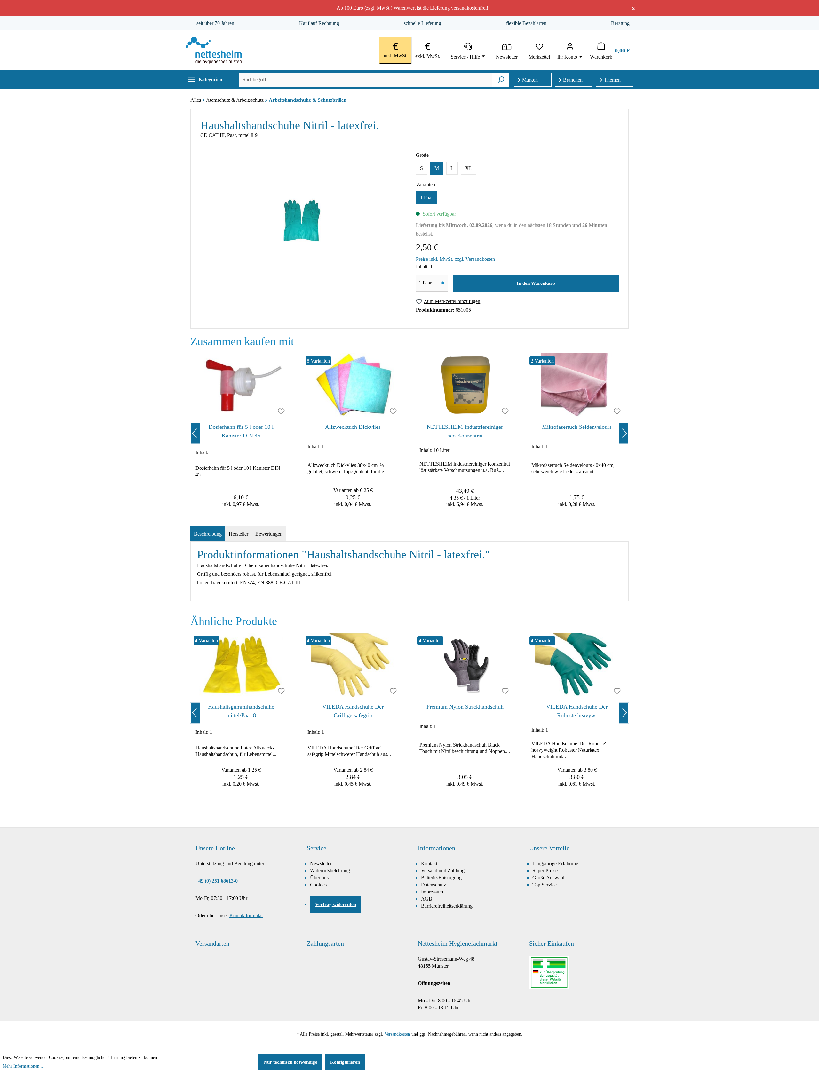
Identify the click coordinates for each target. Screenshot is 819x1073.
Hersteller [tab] (238, 534)
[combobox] (365, 80)
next (624, 433)
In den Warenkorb (536, 283)
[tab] (207, 534)
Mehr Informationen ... (23, 1066)
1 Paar (426, 197)
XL (468, 168)
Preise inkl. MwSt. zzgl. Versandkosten (455, 259)
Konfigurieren (345, 1062)
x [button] (633, 7)
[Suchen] (501, 80)
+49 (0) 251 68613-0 (216, 881)
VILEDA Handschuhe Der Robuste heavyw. (577, 710)
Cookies (318, 884)
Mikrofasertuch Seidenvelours (577, 427)
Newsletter (321, 863)
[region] (409, 433)
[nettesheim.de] (214, 50)
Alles (195, 100)
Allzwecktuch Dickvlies (353, 427)
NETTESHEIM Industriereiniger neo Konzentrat (465, 431)
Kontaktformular (246, 915)
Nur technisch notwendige (290, 1062)
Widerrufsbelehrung (330, 870)
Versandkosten (397, 1034)
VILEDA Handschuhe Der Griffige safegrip (353, 710)
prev (195, 433)
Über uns (319, 877)
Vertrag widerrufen (335, 904)
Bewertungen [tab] (268, 534)
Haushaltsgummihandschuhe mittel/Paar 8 (241, 710)
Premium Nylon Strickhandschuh (465, 706)
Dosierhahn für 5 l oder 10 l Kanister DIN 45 (241, 431)
